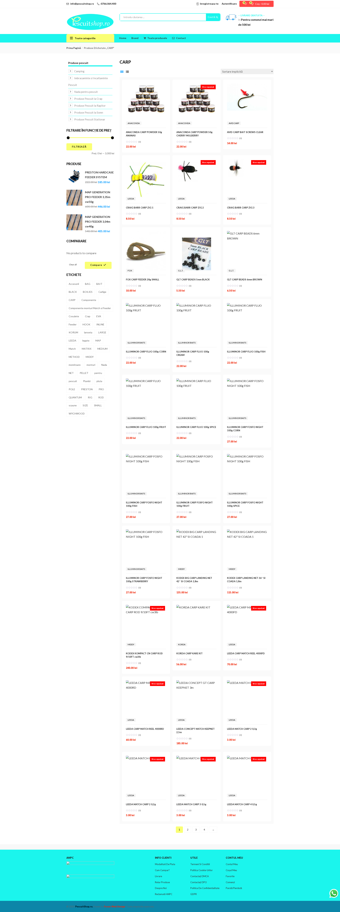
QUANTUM (75, 397)
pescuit (73, 381)
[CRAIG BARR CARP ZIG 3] (236, 161)
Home (122, 37)
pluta (99, 381)
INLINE (100, 324)
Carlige (102, 291)
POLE (72, 389)
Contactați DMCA (199, 876)
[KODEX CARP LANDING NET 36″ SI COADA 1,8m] (247, 531)
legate (85, 340)
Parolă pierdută (234, 888)
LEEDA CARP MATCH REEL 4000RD (145, 728)
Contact (181, 37)
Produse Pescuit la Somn (88, 112)
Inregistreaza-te (209, 3)
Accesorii (74, 283)
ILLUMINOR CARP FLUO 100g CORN (146, 351)
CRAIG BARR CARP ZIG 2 (190, 207)
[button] (261, 4)
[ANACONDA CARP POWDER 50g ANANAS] (146, 86)
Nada (104, 364)
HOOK (86, 324)
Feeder (72, 324)
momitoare (75, 364)
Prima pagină (73, 48)
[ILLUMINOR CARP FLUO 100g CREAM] (196, 305)
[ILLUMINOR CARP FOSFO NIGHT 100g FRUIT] (196, 456)
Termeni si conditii (200, 864)
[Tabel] (122, 72)
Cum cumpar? (162, 870)
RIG (90, 397)
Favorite (230, 876)
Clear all (73, 264)
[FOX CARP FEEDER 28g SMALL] (146, 233)
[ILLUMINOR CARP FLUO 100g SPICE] (196, 381)
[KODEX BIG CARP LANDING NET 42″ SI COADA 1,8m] (196, 531)
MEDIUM (102, 348)
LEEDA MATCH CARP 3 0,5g (191, 804)
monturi (91, 364)
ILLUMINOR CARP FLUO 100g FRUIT (146, 427)
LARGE (102, 332)
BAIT (99, 283)
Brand (134, 37)
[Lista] (127, 72)
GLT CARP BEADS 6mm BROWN (244, 279)
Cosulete (74, 316)
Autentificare (229, 3)
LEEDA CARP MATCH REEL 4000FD (246, 653)
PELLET (84, 372)
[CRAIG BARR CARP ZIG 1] (146, 161)
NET (71, 372)
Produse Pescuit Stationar (89, 119)
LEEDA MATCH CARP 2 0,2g (141, 804)
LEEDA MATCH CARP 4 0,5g (242, 804)
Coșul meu (231, 870)
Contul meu (232, 864)
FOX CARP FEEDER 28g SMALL (142, 279)
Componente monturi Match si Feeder (90, 308)
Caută (212, 17)
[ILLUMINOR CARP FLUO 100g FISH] (247, 305)
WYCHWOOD (77, 413)
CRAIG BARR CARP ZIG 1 (139, 207)
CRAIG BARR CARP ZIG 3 (240, 207)
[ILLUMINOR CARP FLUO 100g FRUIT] (146, 381)
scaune (73, 405)
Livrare (158, 876)
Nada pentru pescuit (86, 91)
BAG (87, 283)
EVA (98, 316)
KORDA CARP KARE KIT (189, 653)
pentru (98, 372)
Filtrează (79, 146)
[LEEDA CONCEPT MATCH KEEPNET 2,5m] (196, 682)
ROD (101, 397)
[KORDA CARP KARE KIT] (193, 607)
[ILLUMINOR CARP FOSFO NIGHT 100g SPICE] (247, 456)
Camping (79, 71)
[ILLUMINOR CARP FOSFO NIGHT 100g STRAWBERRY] (146, 531)
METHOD (74, 356)
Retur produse (162, 882)
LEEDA (72, 340)
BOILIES (87, 291)
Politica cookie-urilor (201, 870)
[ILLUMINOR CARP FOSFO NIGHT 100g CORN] (247, 381)
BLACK (73, 291)
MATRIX (86, 348)
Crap (87, 316)
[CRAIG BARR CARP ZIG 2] (187, 161)
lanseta (88, 332)
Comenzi (230, 882)
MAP (98, 340)
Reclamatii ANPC (163, 894)
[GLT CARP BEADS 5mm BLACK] (196, 233)
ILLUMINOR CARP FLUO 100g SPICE (196, 427)
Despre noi (161, 888)
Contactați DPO (198, 882)
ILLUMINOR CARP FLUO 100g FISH (246, 351)
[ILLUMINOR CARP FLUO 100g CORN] (146, 305)
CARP (72, 299)
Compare (96, 265)
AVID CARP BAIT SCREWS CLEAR (245, 132)
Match (72, 348)
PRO (101, 389)
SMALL (98, 405)
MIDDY (90, 356)
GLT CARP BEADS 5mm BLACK (193, 279)
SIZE (85, 405)
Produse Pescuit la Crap (88, 98)
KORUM (73, 332)
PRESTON (87, 389)
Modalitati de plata (165, 864)
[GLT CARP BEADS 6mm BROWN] (247, 233)
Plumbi (86, 381)
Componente (88, 299)
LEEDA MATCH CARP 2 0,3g (242, 728)
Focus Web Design (114, 906)
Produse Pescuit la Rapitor (90, 105)
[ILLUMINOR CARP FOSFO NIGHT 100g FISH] (146, 456)
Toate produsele (157, 37)
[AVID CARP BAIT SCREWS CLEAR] (247, 86)
